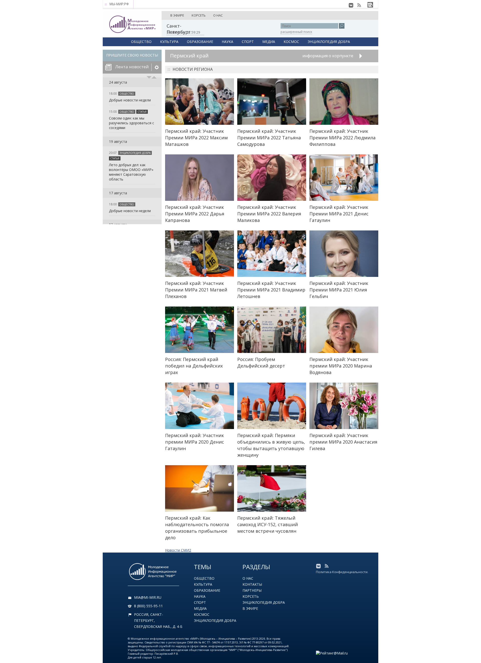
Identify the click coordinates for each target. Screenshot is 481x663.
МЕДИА (268, 41)
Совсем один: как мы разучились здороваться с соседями (131, 123)
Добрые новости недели (130, 100)
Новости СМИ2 (178, 550)
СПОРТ (248, 41)
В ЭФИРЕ (177, 15)
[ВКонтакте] (350, 5)
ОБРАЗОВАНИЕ (200, 41)
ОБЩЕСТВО (141, 41)
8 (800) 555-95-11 (148, 606)
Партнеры (252, 590)
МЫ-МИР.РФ (119, 4)
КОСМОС (291, 41)
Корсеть (251, 596)
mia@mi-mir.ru (147, 597)
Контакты (252, 584)
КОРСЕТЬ (199, 15)
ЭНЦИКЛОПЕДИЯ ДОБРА (329, 41)
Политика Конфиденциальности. (342, 572)
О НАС (218, 15)
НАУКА (227, 41)
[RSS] (359, 5)
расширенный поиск (296, 32)
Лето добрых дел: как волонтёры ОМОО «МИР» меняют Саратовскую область (131, 172)
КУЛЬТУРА (169, 41)
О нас (248, 578)
